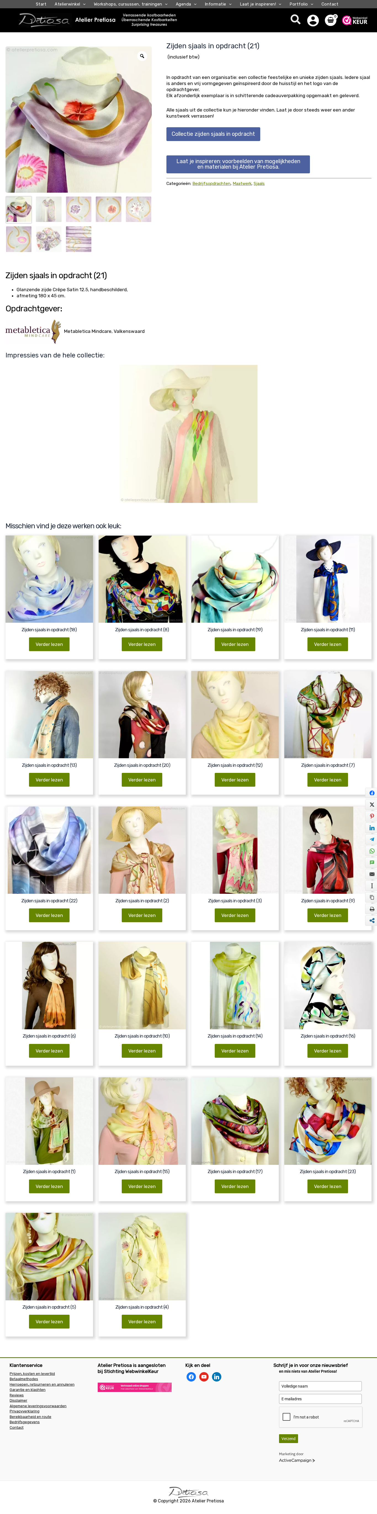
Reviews (17, 1395)
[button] (83, 4)
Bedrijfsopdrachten (211, 183)
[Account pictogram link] (313, 20)
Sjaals (259, 183)
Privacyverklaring (24, 1411)
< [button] (125, 434)
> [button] (251, 434)
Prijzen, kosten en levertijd (32, 1374)
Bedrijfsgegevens (25, 1422)
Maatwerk (242, 183)
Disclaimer (18, 1400)
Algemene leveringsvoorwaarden (38, 1406)
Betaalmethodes (24, 1379)
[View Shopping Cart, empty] (330, 20)
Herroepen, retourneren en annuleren (42, 1384)
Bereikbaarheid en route (30, 1417)
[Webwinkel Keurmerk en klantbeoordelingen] (135, 1387)
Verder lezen (49, 644)
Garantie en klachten (28, 1390)
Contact (16, 1427)
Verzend (289, 1438)
